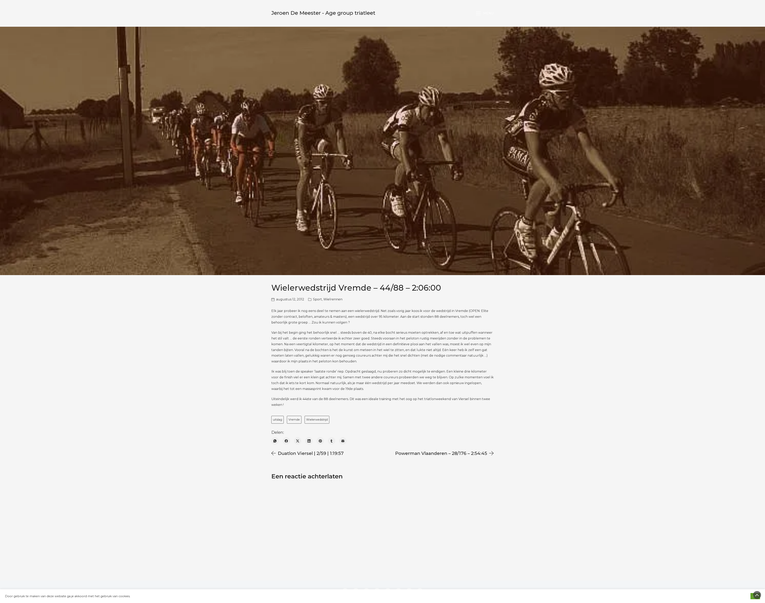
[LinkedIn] (309, 441)
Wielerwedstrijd (317, 419)
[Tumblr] (331, 441)
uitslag (277, 419)
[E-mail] (343, 441)
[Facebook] (286, 441)
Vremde (294, 419)
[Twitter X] (297, 441)
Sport (317, 299)
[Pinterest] (320, 441)
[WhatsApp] (275, 441)
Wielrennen (332, 299)
